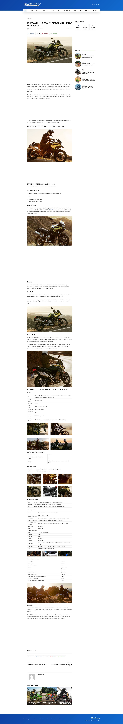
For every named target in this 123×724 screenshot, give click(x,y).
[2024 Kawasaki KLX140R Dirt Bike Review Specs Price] (34, 696)
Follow (85, 24)
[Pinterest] (94, 4)
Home (28, 18)
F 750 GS (51, 209)
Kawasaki (34, 699)
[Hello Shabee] (28, 29)
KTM (49, 699)
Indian (64, 699)
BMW (31, 18)
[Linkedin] (92, 4)
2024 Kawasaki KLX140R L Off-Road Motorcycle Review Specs (88, 80)
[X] (97, 4)
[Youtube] (99, 4)
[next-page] (30, 707)
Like (78, 24)
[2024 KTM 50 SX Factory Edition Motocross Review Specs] (49, 696)
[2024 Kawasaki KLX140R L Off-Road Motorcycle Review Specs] (78, 79)
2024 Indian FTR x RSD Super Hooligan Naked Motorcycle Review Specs (64, 702)
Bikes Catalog (35, 608)
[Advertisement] (49, 73)
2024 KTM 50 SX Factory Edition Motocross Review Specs (49, 702)
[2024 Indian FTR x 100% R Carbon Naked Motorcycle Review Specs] (78, 87)
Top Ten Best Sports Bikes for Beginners (37, 664)
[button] (25, 10)
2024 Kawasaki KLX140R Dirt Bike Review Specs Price (34, 702)
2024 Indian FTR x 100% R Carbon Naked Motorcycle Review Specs (87, 88)
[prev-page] (28, 707)
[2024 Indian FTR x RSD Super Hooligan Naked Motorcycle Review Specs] (64, 696)
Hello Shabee (33, 28)
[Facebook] (90, 4)
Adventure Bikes (34, 650)
